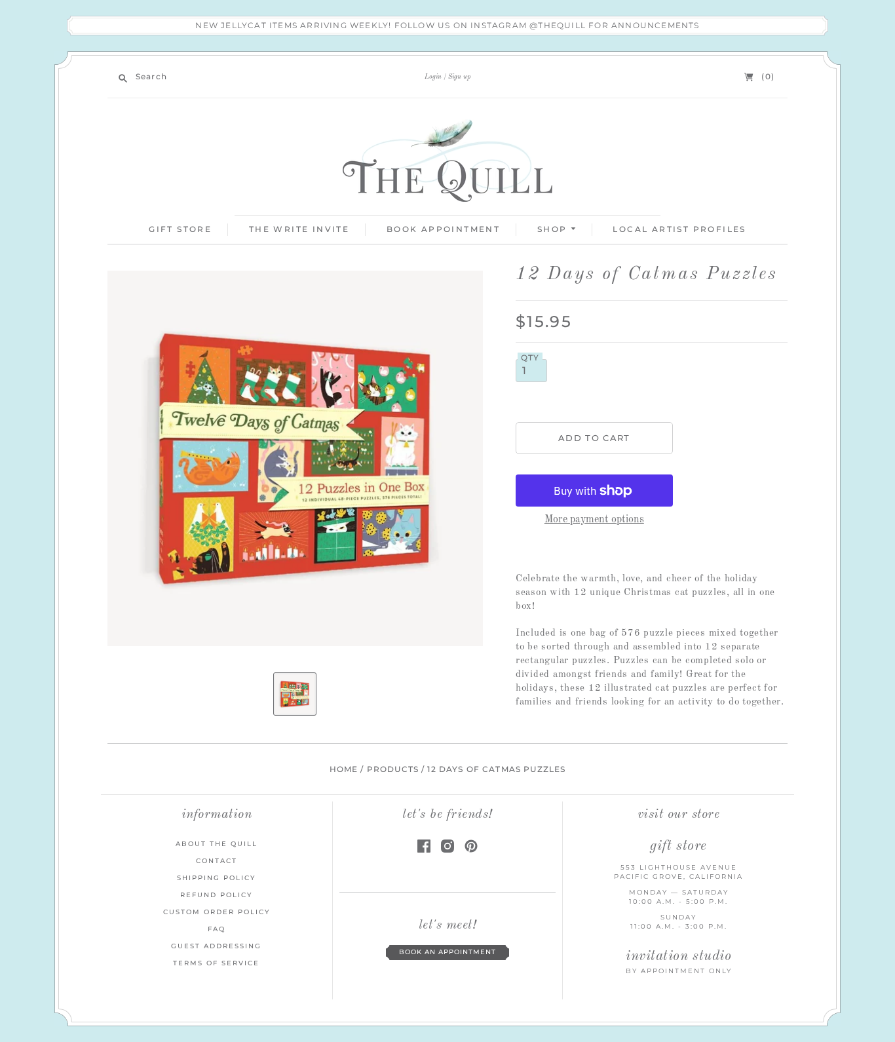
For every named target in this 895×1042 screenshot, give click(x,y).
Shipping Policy (216, 878)
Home (344, 769)
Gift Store (180, 229)
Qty (530, 357)
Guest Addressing (216, 946)
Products (393, 769)
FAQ (216, 929)
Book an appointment (447, 952)
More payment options (594, 519)
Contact (216, 861)
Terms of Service (216, 963)
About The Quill (216, 843)
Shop (554, 229)
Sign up (459, 76)
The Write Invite (299, 229)
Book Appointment (443, 229)
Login (433, 76)
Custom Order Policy (216, 912)
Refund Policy (216, 895)
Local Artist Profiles (679, 229)
